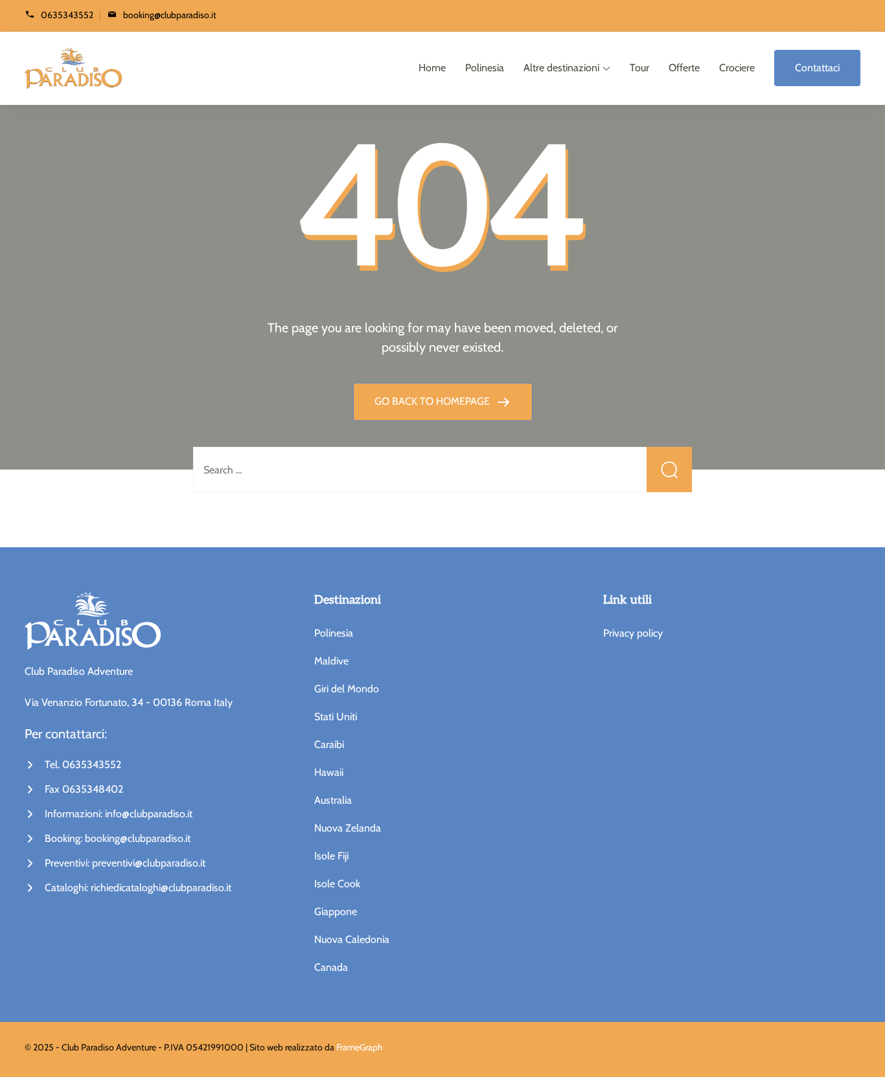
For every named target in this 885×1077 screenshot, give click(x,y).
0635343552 (67, 14)
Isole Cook (337, 884)
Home (432, 68)
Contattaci (817, 68)
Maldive (331, 661)
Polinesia (484, 68)
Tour (639, 68)
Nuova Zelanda (347, 828)
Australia (333, 800)
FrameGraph (359, 1047)
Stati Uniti (335, 716)
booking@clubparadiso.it (169, 14)
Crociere (737, 68)
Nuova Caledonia (351, 939)
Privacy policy (633, 633)
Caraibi (329, 744)
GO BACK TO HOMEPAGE (433, 401)
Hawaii (328, 772)
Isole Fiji (331, 856)
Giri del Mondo (346, 689)
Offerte (684, 68)
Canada (331, 967)
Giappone (335, 911)
